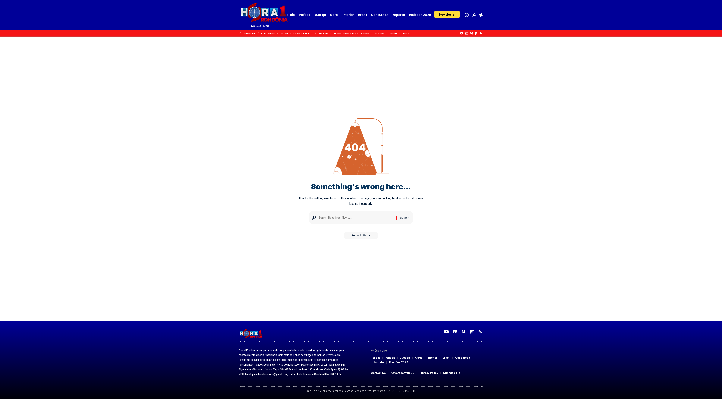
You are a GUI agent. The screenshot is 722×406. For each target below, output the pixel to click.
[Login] (466, 15)
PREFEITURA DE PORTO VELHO (351, 33)
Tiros (406, 33)
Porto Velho (268, 33)
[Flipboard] (476, 33)
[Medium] (471, 33)
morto (393, 33)
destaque (249, 33)
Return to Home (361, 235)
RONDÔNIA (321, 33)
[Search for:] (356, 217)
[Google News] (466, 33)
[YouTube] (461, 33)
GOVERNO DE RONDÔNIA (295, 33)
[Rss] (481, 33)
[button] (447, 14)
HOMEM (379, 33)
